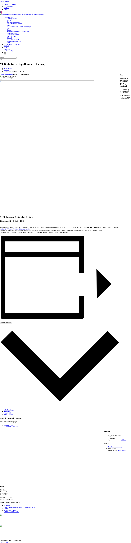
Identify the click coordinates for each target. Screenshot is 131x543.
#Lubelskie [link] (3, 229)
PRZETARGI (7, 505)
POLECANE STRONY (10, 510)
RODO (6, 508)
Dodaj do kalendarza (6, 322)
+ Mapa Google (121, 450)
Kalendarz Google (9, 410)
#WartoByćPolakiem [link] (12, 229)
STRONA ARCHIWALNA (11, 512)
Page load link (4, 542)
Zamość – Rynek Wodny (115, 447)
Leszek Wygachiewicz (6, 74)
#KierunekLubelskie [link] (24, 229)
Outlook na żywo (8, 414)
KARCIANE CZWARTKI (11, 427)
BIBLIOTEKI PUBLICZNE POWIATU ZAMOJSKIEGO (20, 507)
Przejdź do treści (5, 1)
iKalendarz (7, 411)
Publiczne (123, 440)
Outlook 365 (7, 413)
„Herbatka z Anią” (9, 425)
